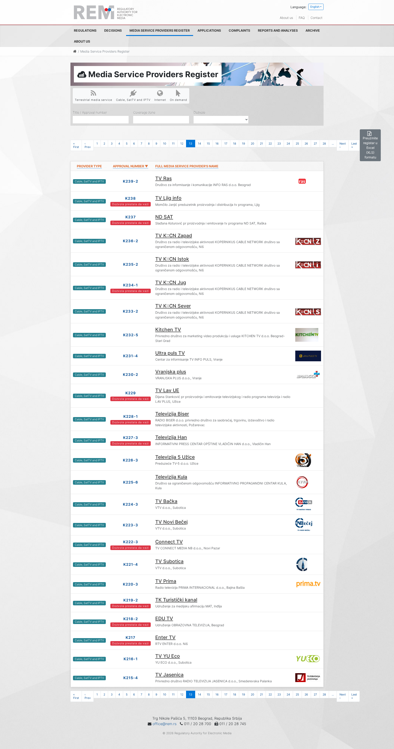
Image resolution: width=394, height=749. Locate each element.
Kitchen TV (168, 329)
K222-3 (130, 542)
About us (286, 18)
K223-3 (130, 525)
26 (306, 143)
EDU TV (164, 618)
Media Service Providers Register (160, 30)
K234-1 (130, 285)
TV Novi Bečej (171, 522)
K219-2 (130, 600)
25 (297, 143)
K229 (130, 393)
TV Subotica (169, 561)
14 (199, 143)
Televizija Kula (171, 477)
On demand (178, 100)
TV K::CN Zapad (173, 235)
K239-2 (130, 181)
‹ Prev (88, 145)
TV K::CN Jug (170, 282)
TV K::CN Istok (172, 259)
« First (76, 145)
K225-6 (130, 482)
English (314, 6)
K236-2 (130, 241)
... (333, 143)
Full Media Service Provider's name (186, 166)
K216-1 (131, 659)
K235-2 (130, 264)
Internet (160, 100)
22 (270, 143)
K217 (130, 637)
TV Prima (165, 581)
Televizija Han (171, 437)
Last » (354, 145)
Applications (209, 30)
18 (234, 143)
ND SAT (164, 217)
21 (261, 143)
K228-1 (130, 416)
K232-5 (130, 335)
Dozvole (199, 112)
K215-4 (130, 677)
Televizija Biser (172, 414)
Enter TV (165, 637)
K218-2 (130, 619)
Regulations (85, 30)
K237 (130, 217)
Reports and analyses (278, 30)
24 (288, 143)
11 (173, 143)
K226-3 (130, 460)
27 (315, 143)
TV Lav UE (167, 390)
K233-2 (130, 311)
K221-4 (130, 564)
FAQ (302, 18)
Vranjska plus (170, 371)
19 (243, 143)
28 (324, 143)
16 (217, 143)
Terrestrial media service (93, 100)
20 (252, 143)
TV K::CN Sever (173, 306)
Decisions (113, 30)
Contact (316, 18)
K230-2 (130, 374)
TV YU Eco (167, 656)
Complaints (239, 30)
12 (181, 143)
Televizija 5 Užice (175, 457)
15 (208, 143)
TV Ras (163, 178)
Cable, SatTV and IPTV (133, 100)
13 (190, 143)
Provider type (89, 166)
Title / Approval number (90, 112)
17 (225, 143)
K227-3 (130, 437)
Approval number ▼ (130, 166)
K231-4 (130, 356)
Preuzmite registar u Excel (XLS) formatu (370, 147)
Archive (313, 30)
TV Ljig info (168, 198)
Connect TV (169, 542)
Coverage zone (144, 112)
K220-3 (130, 584)
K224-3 (130, 504)
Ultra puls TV (170, 353)
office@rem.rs (164, 723)
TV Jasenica (169, 675)
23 (279, 143)
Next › (343, 145)
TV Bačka (166, 501)
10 (164, 143)
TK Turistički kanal (176, 600)
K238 (130, 198)
